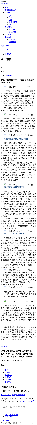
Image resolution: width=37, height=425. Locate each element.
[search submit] (32, 423)
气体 (10, 17)
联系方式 (12, 39)
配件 (10, 25)
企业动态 (12, 32)
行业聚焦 (12, 29)
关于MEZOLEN (10, 10)
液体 (10, 15)
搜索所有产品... (6, 423)
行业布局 (8, 34)
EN (6, 46)
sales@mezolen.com (18, 395)
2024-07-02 (9, 75)
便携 (10, 20)
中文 (2, 46)
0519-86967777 (6, 395)
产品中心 (8, 12)
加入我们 (12, 42)
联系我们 (8, 37)
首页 (6, 7)
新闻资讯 (8, 27)
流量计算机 (13, 22)
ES (8, 46)
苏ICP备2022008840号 (26, 401)
